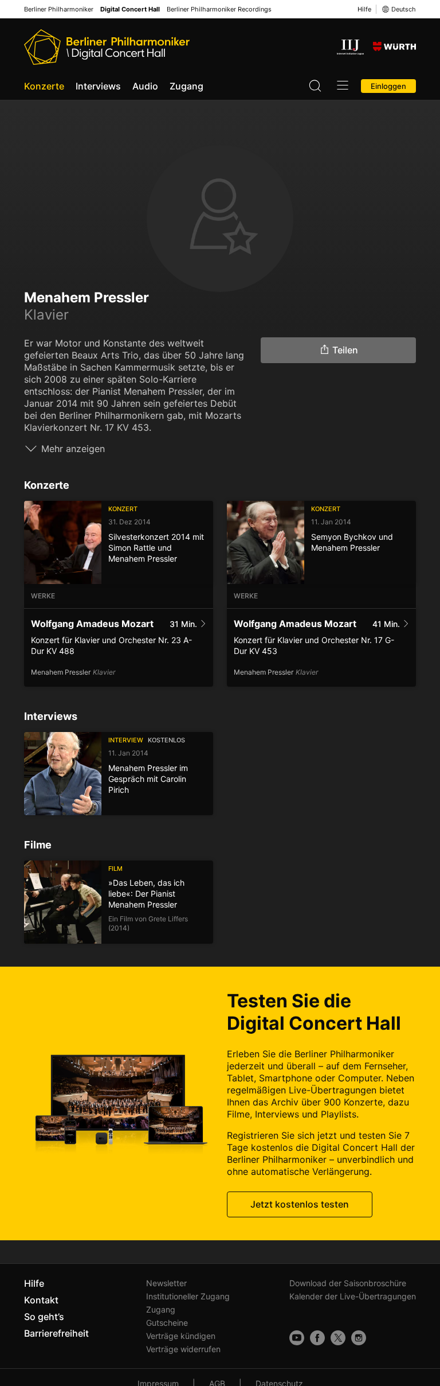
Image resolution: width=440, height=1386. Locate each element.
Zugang (186, 86)
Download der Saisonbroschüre (347, 1283)
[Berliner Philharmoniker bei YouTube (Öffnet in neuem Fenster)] (296, 1337)
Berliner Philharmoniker (58, 9)
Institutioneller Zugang (188, 1296)
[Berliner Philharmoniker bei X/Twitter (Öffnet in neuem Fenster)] (338, 1337)
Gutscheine (167, 1322)
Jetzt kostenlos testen (299, 1204)
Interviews (98, 86)
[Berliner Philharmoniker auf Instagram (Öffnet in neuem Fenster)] (358, 1337)
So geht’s (44, 1316)
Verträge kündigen (180, 1336)
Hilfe (364, 9)
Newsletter (166, 1283)
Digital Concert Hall (130, 9)
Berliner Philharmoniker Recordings (219, 9)
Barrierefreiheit (56, 1333)
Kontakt (41, 1300)
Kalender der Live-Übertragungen (352, 1296)
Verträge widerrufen (183, 1349)
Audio (145, 86)
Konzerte (44, 86)
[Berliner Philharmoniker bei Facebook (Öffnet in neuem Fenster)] (317, 1337)
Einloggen (388, 86)
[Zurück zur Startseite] (107, 47)
